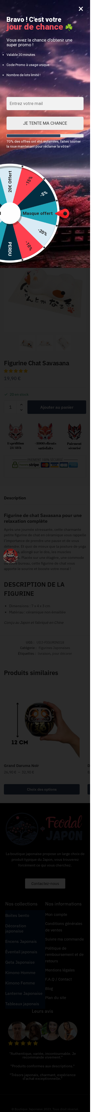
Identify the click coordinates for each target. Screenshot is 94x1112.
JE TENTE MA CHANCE (45, 123)
